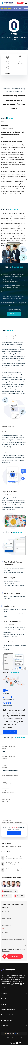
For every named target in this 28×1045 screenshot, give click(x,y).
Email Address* (6, 918)
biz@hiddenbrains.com (10, 891)
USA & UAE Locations (8, 1009)
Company (5, 932)
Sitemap (23, 1038)
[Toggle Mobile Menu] (26, 3)
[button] (3, 928)
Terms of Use (15, 1038)
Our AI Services (6, 999)
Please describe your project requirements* (14, 939)
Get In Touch (14, 833)
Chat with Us (20, 896)
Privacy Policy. (6, 951)
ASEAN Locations (6, 1020)
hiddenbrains (7, 896)
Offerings (4, 993)
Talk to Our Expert (14, 314)
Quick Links (4, 1025)
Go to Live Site (9, 732)
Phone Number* (6, 925)
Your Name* (5, 912)
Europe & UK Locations (8, 1015)
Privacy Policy (6, 1038)
